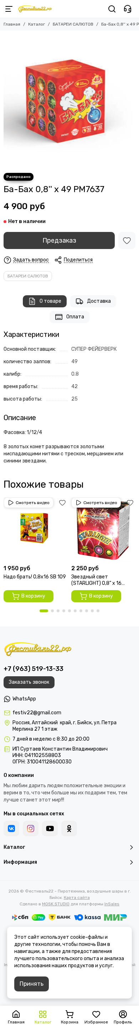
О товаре (50, 301)
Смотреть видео (33, 502)
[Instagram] (30, 828)
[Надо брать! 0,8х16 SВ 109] (36, 529)
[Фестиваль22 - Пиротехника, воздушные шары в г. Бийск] (35, 9)
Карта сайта (77, 897)
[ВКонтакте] (11, 828)
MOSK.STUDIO (56, 903)
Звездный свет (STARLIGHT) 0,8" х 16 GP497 (96, 580)
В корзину (33, 596)
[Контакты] (127, 9)
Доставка (99, 301)
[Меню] (9, 9)
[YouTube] (50, 828)
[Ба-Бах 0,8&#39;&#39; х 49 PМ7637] (69, 100)
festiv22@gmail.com (36, 713)
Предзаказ (59, 240)
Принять (31, 983)
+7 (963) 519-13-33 (33, 669)
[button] (44, 610)
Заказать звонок (29, 682)
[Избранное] (126, 240)
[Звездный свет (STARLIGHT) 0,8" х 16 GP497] (103, 529)
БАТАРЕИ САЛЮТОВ (73, 24)
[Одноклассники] (69, 828)
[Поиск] (112, 9)
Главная (12, 24)
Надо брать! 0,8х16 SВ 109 (35, 577)
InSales (111, 903)
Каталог (36, 24)
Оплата (75, 317)
